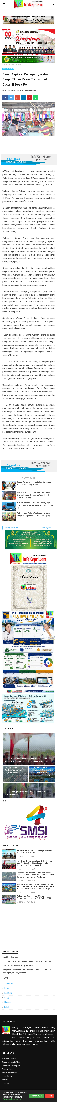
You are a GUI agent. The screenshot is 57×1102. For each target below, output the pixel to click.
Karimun (8, 993)
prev (3, 801)
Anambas (8, 983)
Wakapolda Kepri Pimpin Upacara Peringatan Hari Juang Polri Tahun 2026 (34, 897)
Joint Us (5, 1083)
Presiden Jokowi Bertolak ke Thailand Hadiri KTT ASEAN (26, 961)
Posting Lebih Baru (11, 528)
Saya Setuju (37, 1096)
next (5, 801)
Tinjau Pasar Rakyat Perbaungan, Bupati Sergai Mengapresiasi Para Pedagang (34, 514)
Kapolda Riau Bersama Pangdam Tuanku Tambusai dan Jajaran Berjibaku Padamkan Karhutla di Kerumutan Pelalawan (35, 875)
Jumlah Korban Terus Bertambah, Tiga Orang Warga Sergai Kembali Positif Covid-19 (35, 505)
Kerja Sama (7, 1076)
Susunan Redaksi (9, 1059)
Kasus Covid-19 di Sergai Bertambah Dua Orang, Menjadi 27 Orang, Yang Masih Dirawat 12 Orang (34, 495)
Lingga (7, 997)
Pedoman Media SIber (11, 1062)
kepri (6, 1007)
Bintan (7, 988)
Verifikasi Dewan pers (11, 1066)
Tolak (50, 1096)
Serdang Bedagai (8, 68)
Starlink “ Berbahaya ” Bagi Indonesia (18, 965)
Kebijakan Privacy (9, 1073)
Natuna (7, 1002)
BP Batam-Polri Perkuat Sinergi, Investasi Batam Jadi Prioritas (34, 851)
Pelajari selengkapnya (12, 1099)
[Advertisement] (28, 926)
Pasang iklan (7, 1069)
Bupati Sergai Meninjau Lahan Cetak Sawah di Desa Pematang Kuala (35, 483)
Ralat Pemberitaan (10, 957)
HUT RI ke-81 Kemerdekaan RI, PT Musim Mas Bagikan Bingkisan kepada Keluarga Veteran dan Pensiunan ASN (34, 863)
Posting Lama (47, 528)
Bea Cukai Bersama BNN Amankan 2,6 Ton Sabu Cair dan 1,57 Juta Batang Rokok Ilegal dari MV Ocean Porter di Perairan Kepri (36, 886)
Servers (5, 1080)
